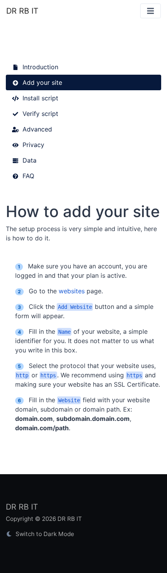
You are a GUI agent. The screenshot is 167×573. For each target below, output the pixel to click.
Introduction (39, 67)
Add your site (41, 82)
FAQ (27, 176)
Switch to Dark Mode (44, 534)
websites (72, 291)
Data (29, 160)
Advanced (36, 129)
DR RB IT (22, 11)
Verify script (39, 113)
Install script (39, 98)
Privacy (32, 145)
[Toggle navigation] (150, 11)
